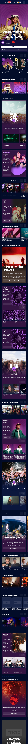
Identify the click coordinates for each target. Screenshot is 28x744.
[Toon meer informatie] (13, 83)
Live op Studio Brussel (8, 79)
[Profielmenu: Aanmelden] (24, 2)
